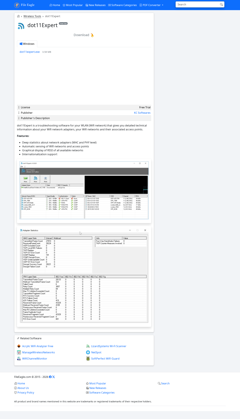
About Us (23, 388)
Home (56, 5)
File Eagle (27, 5)
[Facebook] (50, 377)
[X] (53, 377)
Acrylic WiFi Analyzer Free (37, 346)
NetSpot (96, 352)
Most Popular (74, 5)
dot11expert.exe (30, 52)
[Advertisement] (84, 79)
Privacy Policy (25, 392)
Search (165, 383)
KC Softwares (142, 113)
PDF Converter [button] (151, 5)
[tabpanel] (85, 52)
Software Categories (124, 5)
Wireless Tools (32, 16)
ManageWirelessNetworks (38, 352)
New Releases (97, 5)
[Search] (221, 4)
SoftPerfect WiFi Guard (105, 358)
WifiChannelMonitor (34, 358)
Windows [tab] (28, 44)
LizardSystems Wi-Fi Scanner (108, 346)
